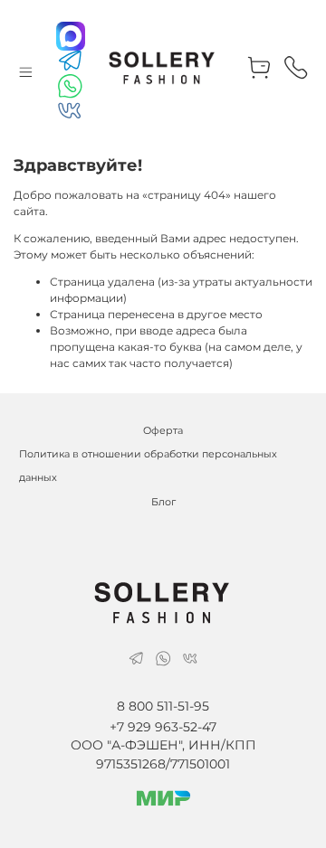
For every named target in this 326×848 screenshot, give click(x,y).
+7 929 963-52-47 (163, 727)
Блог (163, 502)
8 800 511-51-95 (163, 706)
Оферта (163, 431)
